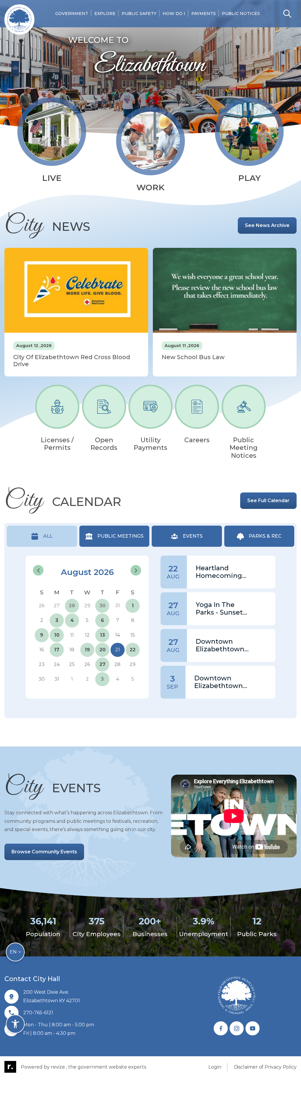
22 (133, 649)
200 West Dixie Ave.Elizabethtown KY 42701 (51, 996)
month (134, 559)
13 (102, 635)
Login (214, 1067)
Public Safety (139, 13)
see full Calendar (268, 500)
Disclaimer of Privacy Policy (265, 1067)
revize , (59, 1067)
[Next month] (135, 570)
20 (102, 649)
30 (102, 605)
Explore (105, 13)
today (116, 559)
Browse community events (44, 852)
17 (56, 649)
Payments (203, 13)
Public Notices (241, 13)
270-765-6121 (38, 1012)
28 (72, 605)
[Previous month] (38, 570)
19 (87, 649)
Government (71, 13)
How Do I (174, 13)
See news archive (267, 225)
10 (56, 635)
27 (102, 664)
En (14, 952)
